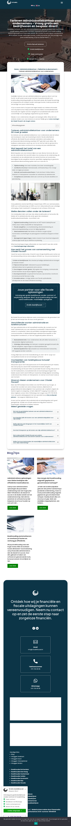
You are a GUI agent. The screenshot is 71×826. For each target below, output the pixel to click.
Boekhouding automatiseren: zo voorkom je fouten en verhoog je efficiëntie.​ (19, 538)
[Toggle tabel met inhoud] (56, 125)
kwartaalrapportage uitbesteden (24, 246)
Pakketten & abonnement (47, 69)
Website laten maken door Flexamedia (46, 810)
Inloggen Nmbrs (16, 763)
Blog (12, 754)
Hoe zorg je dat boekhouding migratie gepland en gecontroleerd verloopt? (49, 480)
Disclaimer (33, 812)
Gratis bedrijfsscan (34, 305)
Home (16, 69)
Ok (36, 823)
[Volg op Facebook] (33, 628)
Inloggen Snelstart (17, 757)
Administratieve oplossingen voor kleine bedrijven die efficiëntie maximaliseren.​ (19, 480)
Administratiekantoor (28, 69)
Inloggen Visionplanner (19, 761)
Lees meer (12, 508)
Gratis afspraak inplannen (35, 44)
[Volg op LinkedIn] (37, 628)
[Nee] (69, 821)
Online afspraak (14, 811)
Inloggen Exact (16, 759)
